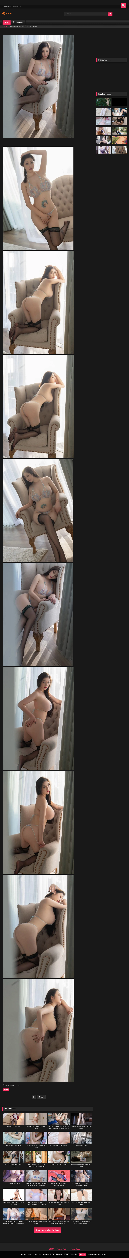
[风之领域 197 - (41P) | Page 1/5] (103, 112)
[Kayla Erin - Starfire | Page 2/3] (119, 140)
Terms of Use (75, 1249)
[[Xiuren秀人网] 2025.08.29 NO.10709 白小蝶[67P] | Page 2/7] (119, 102)
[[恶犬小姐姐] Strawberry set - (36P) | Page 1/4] (103, 121)
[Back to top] (123, 1252)
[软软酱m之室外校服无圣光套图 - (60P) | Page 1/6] (119, 131)
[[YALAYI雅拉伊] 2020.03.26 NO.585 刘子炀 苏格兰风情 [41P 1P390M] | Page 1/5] (103, 131)
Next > (41, 1097)
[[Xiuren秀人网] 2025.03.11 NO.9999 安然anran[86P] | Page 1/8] (119, 121)
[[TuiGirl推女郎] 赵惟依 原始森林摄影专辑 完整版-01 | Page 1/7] (103, 102)
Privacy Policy (62, 1249)
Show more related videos (47, 1230)
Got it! (82, 1254)
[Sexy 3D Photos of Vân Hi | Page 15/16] (103, 150)
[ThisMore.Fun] (9, 14)
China (7, 1089)
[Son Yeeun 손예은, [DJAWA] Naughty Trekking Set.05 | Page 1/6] (119, 112)
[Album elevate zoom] (123, 5)
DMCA (51, 1249)
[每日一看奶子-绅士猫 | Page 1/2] (119, 150)
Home (6, 22)
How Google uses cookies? (97, 1254)
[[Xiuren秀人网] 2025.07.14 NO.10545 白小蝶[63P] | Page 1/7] (103, 140)
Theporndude (19, 22)
